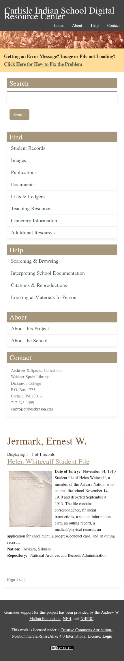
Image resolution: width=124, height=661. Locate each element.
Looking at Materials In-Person (43, 297)
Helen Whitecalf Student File (48, 461)
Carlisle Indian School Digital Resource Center (59, 10)
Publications (24, 172)
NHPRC (86, 618)
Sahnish (44, 549)
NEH (67, 618)
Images (18, 159)
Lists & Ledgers (28, 196)
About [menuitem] (77, 25)
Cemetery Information (34, 220)
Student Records (28, 147)
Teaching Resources (31, 208)
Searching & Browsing (35, 260)
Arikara (29, 549)
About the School (29, 340)
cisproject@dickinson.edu (32, 409)
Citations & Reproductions (39, 284)
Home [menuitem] (58, 25)
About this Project (30, 328)
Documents (23, 184)
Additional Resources (33, 232)
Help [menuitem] (95, 25)
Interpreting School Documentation (48, 272)
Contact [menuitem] (113, 25)
